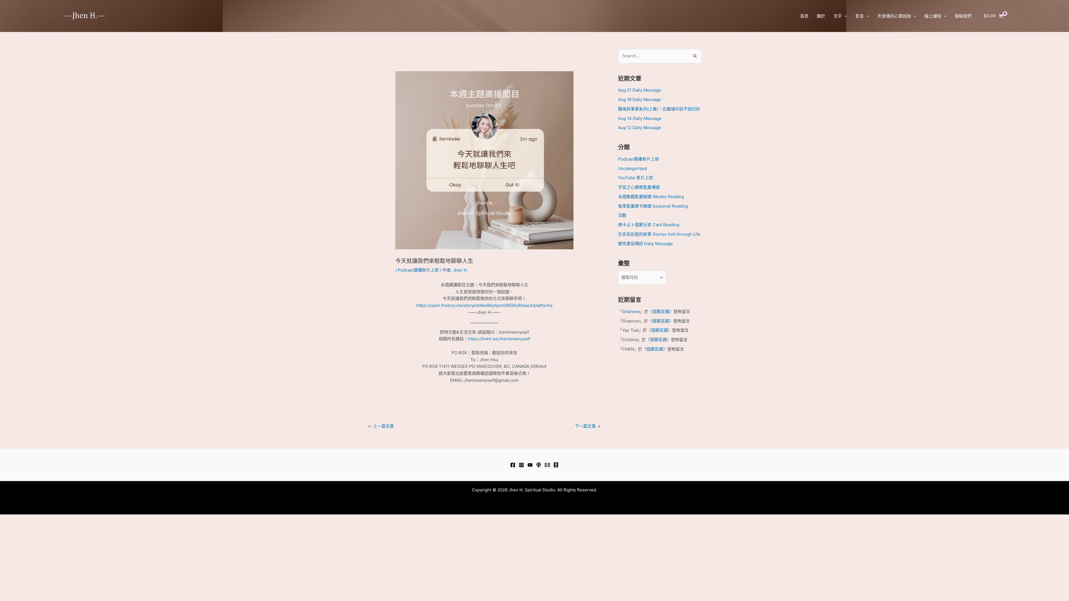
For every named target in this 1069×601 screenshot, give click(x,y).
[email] (547, 464)
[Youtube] (530, 464)
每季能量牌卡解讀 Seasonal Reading (653, 206)
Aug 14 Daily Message (639, 118)
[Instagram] (521, 464)
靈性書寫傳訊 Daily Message (645, 243)
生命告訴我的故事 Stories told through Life (659, 234)
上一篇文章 (381, 426)
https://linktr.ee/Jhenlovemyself (499, 338)
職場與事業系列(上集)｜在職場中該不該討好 (659, 109)
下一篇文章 (588, 426)
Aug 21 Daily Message (639, 90)
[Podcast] (538, 464)
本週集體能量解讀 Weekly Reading (651, 196)
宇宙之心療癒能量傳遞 (639, 187)
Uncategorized (632, 168)
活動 (622, 215)
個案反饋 (661, 311)
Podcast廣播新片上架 (418, 270)
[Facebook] (512, 464)
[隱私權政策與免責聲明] (555, 464)
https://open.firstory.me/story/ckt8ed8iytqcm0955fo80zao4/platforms (484, 305)
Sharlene (631, 311)
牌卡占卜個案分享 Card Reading (648, 224)
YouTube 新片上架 (635, 177)
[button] (844, 16)
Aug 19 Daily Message (639, 99)
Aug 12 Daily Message (639, 127)
